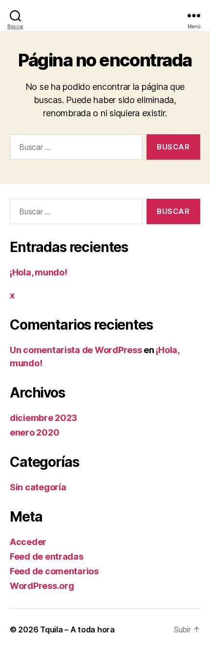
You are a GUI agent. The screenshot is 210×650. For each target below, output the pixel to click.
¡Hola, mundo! (38, 272)
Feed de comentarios (54, 571)
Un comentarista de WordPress (76, 350)
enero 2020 (34, 432)
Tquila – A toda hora (77, 629)
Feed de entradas (47, 556)
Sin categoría (38, 487)
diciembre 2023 (43, 418)
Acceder (28, 542)
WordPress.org (42, 586)
